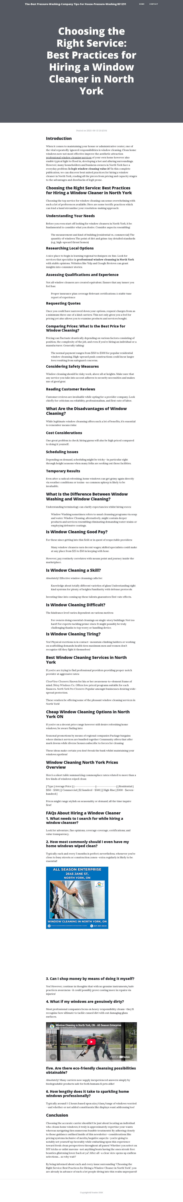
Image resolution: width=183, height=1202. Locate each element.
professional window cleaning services (69, 157)
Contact (153, 4)
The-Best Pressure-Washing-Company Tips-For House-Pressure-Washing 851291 (75, 4)
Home (141, 4)
